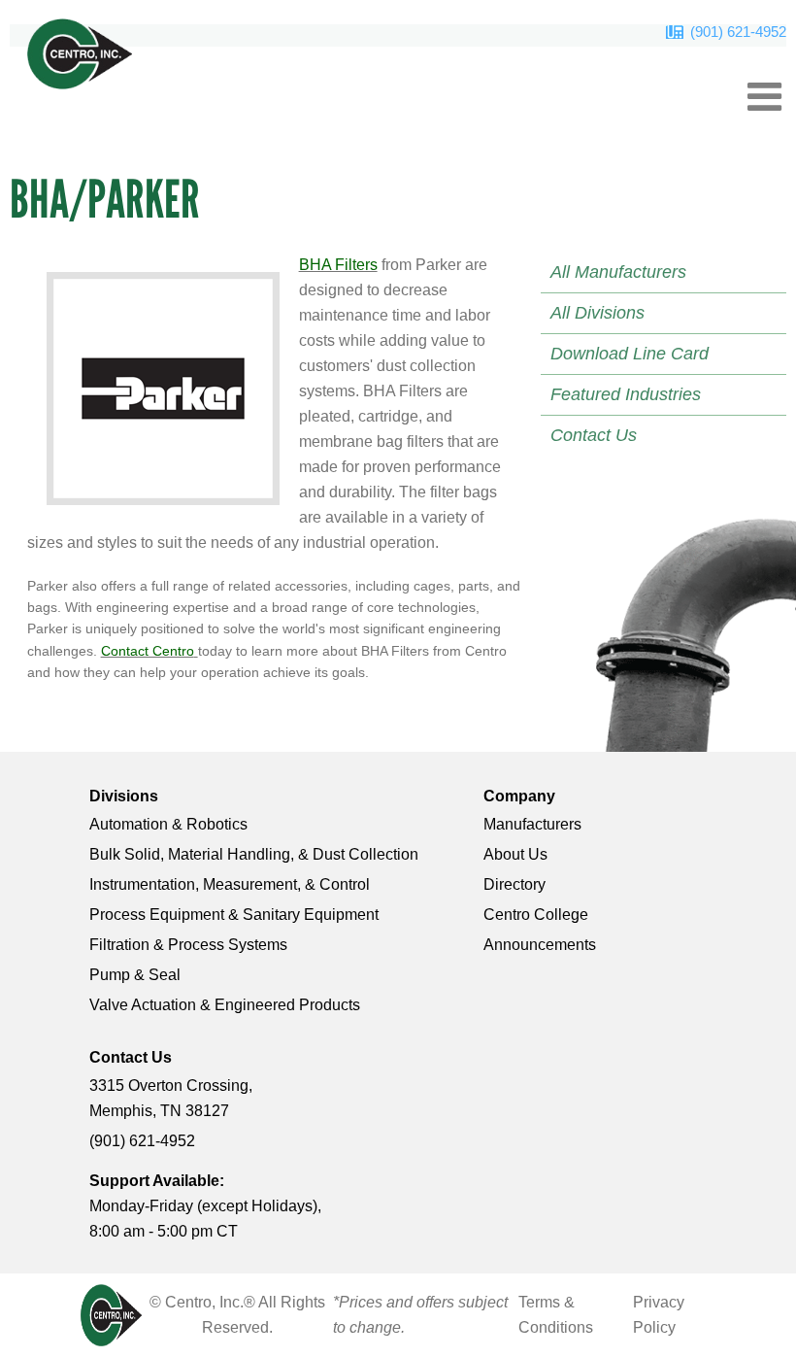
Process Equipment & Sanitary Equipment (234, 914)
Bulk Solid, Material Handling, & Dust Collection (253, 854)
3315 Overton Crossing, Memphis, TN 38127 (170, 1098)
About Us (515, 854)
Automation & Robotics (168, 824)
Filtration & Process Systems (188, 944)
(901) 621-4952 (738, 31)
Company (519, 796)
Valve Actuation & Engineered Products (224, 1005)
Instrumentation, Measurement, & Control (229, 884)
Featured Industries (625, 394)
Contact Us (593, 435)
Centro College (535, 914)
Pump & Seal (135, 975)
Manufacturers (532, 824)
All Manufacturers (618, 272)
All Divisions (597, 312)
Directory (514, 884)
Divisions (123, 796)
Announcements (539, 944)
